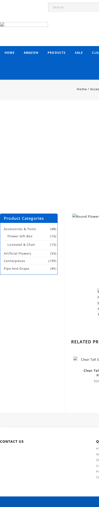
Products (57, 53)
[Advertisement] (49, 156)
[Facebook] (18, 453)
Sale (79, 53)
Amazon (31, 53)
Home (10, 53)
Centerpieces (14, 261)
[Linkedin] (40, 453)
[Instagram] (72, 453)
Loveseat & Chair (21, 244)
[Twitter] (29, 453)
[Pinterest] (51, 453)
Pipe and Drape (16, 268)
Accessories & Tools (20, 229)
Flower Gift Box (20, 236)
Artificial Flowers (17, 253)
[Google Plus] (62, 453)
